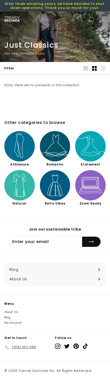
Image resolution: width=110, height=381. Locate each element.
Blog (7, 317)
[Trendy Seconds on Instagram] (57, 346)
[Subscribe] (91, 242)
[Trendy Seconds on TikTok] (85, 346)
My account (13, 323)
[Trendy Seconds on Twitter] (67, 346)
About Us (11, 312)
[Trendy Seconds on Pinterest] (76, 346)
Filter (9, 68)
